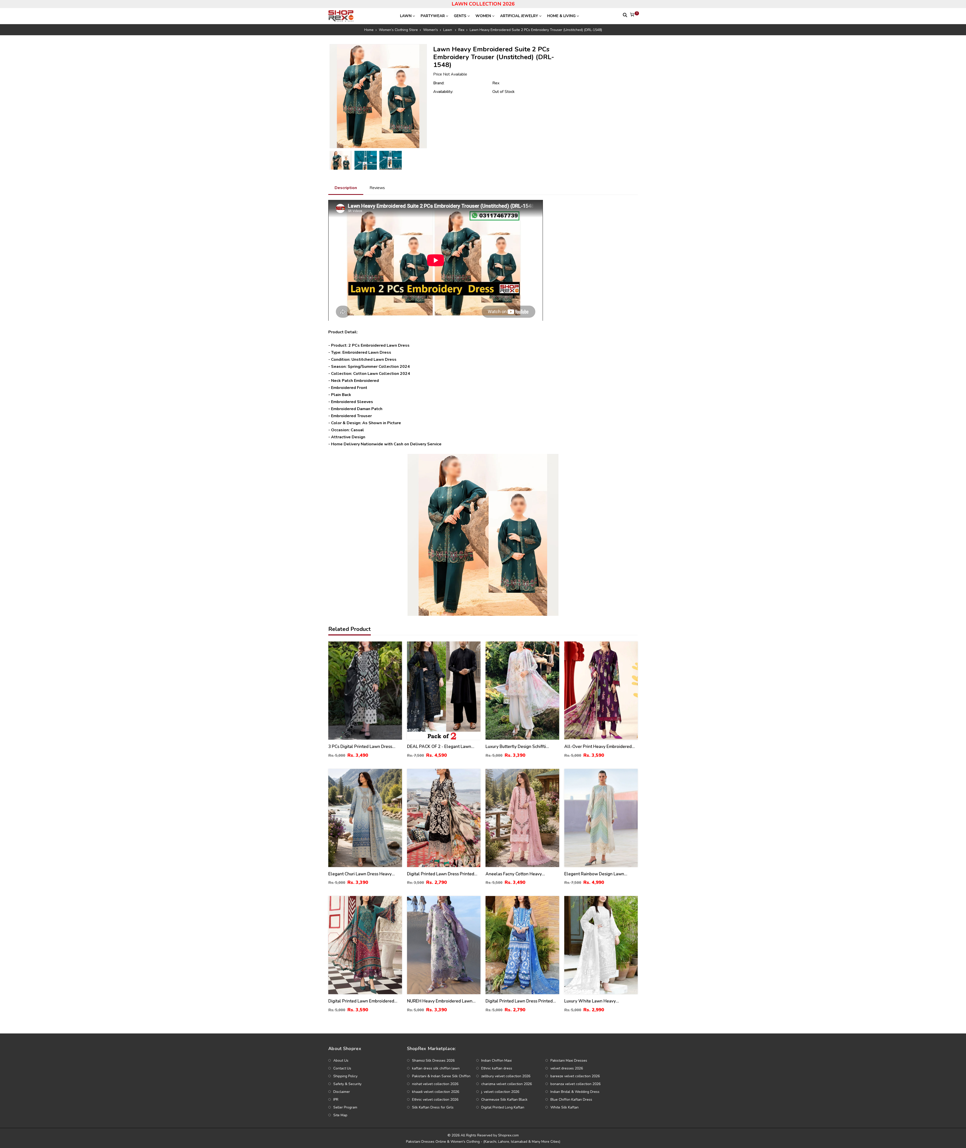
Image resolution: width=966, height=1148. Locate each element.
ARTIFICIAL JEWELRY (519, 15)
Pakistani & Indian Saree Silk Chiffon (441, 1076)
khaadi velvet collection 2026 (435, 1091)
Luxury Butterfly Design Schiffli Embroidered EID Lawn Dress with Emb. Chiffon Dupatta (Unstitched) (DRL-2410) (519, 747)
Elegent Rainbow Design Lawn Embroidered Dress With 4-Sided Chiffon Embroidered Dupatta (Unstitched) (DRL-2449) (596, 874)
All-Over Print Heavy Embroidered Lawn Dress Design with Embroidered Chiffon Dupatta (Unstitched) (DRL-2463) (598, 747)
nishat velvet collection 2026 (435, 1084)
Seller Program (345, 1107)
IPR (335, 1099)
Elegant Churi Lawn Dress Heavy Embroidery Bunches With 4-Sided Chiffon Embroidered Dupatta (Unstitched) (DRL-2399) (362, 874)
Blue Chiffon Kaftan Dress (571, 1099)
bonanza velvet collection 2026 (575, 1084)
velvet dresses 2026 (566, 1068)
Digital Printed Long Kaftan (502, 1107)
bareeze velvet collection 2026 (575, 1076)
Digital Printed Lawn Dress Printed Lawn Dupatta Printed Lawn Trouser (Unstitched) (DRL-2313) (520, 1001)
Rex (495, 83)
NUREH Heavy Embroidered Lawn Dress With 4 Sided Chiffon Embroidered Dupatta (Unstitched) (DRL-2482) (440, 1001)
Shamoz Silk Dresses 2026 (433, 1060)
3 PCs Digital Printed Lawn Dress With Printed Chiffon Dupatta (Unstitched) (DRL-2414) (360, 747)
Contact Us (342, 1068)
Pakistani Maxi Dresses (568, 1060)
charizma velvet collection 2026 (506, 1084)
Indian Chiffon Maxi (496, 1060)
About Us (340, 1060)
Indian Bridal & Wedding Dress (574, 1091)
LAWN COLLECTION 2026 (483, 4)
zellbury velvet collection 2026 (505, 1076)
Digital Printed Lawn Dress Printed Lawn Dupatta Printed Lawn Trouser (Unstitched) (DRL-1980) (442, 874)
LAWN (406, 15)
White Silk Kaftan (564, 1107)
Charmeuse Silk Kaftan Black (504, 1099)
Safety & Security (347, 1084)
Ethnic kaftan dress (496, 1068)
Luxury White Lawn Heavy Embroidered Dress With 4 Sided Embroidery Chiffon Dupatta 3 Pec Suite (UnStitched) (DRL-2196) (597, 1001)
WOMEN (483, 15)
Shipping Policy (345, 1076)
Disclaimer (341, 1091)
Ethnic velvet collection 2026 (435, 1099)
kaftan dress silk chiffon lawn (436, 1068)
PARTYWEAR (433, 15)
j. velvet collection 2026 (500, 1091)
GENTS (460, 15)
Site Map (340, 1115)
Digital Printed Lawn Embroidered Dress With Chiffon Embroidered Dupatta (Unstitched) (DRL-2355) (361, 1001)
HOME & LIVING (561, 15)
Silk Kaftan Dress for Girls (433, 1107)
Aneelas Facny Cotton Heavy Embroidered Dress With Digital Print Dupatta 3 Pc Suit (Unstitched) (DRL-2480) (522, 874)
